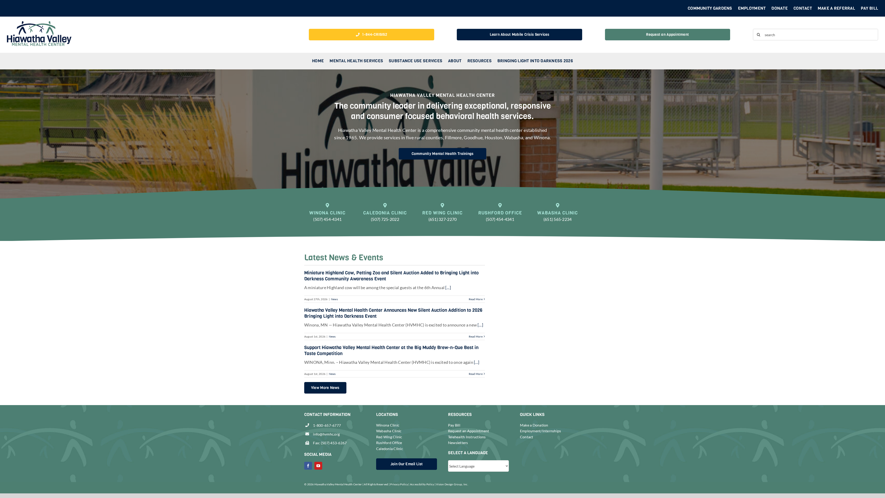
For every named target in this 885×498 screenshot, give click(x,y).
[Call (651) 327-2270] (442, 215)
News (334, 299)
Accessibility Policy (422, 484)
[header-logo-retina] (39, 23)
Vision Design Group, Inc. (452, 484)
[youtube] (318, 466)
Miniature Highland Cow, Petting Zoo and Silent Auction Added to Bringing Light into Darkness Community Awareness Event (391, 276)
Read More (476, 299)
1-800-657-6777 (327, 425)
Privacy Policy (399, 484)
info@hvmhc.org (326, 434)
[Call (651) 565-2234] (557, 215)
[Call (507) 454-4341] (327, 215)
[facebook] (308, 466)
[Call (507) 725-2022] (385, 215)
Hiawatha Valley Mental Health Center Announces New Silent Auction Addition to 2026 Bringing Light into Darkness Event (393, 313)
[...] (448, 287)
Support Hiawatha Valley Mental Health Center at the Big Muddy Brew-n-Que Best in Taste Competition (391, 350)
